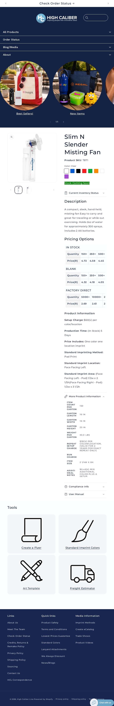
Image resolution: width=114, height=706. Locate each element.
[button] (96, 17)
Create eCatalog (85, 629)
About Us (12, 622)
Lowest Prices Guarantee (55, 636)
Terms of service (96, 699)
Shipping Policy (16, 660)
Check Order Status (18, 636)
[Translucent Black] (78, 171)
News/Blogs (48, 663)
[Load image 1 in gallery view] (18, 190)
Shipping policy (79, 699)
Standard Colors (50, 642)
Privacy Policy (15, 653)
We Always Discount (53, 656)
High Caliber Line (25, 699)
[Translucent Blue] (72, 171)
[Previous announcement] (6, 3)
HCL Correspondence (19, 680)
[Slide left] (50, 122)
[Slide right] (63, 122)
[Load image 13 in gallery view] (27, 190)
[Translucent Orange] (96, 171)
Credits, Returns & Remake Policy (17, 644)
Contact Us (13, 673)
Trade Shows (83, 636)
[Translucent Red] (84, 171)
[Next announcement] (108, 3)
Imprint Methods (85, 622)
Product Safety (49, 622)
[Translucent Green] (90, 171)
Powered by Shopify (43, 699)
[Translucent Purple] (66, 176)
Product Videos (84, 642)
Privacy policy (62, 699)
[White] (102, 171)
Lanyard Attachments (53, 649)
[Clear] (66, 171)
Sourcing (12, 666)
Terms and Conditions (54, 629)
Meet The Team (16, 629)
